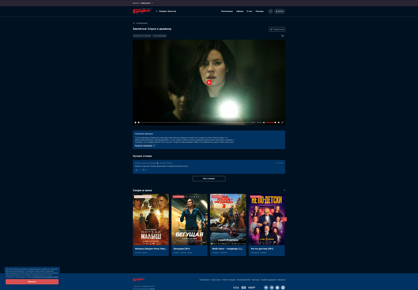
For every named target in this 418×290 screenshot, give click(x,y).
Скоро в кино (215, 280)
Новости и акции (228, 280)
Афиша (239, 11)
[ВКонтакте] (266, 287)
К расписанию (141, 23)
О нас (249, 11)
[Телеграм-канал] (272, 287)
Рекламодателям (243, 280)
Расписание (227, 11)
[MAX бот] (283, 287)
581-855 (152, 289)
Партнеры (255, 280)
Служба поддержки (268, 280)
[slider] (194, 122)
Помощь (260, 11)
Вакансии (281, 280)
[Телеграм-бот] (277, 287)
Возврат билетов (167, 11)
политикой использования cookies (45, 277)
